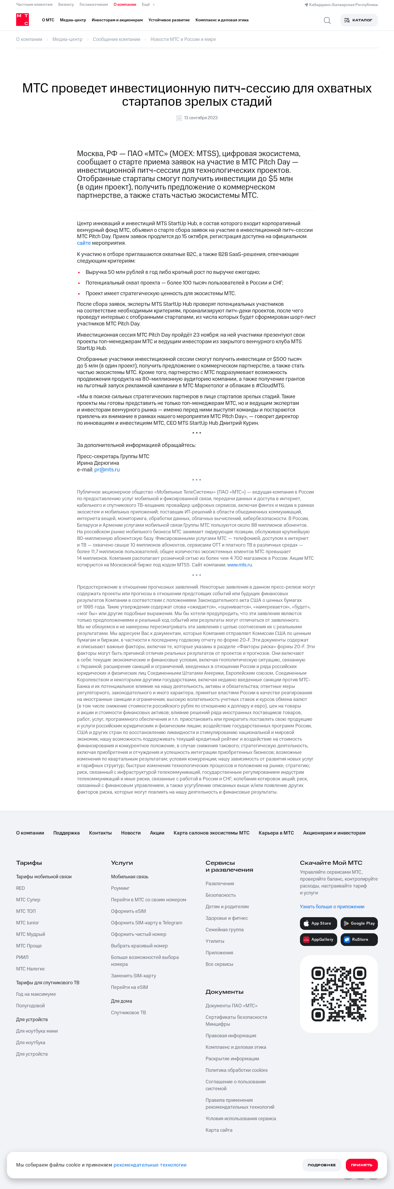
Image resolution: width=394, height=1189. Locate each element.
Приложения (219, 952)
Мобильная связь (129, 876)
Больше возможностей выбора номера (145, 961)
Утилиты (215, 941)
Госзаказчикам (94, 4)
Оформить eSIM (128, 911)
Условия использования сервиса (241, 1118)
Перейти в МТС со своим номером (148, 899)
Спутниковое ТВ (128, 1012)
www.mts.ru (239, 565)
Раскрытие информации (232, 1058)
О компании (125, 4)
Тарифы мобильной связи (44, 876)
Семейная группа (225, 929)
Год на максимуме (36, 994)
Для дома (121, 1001)
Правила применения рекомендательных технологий (240, 1104)
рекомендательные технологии (150, 1165)
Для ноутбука (30, 1042)
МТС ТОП (26, 911)
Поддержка (66, 833)
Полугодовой (30, 1005)
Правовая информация (231, 1035)
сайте (84, 243)
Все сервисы (219, 964)
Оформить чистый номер (138, 934)
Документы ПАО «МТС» (232, 1005)
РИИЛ (22, 957)
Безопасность (221, 895)
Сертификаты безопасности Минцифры (236, 1021)
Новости (131, 833)
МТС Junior (27, 922)
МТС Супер (28, 899)
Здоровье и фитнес (227, 918)
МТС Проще (29, 946)
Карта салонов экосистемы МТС (211, 833)
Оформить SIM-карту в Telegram (146, 922)
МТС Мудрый (30, 934)
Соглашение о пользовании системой (236, 1085)
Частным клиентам (34, 4)
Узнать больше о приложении (332, 906)
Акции (157, 833)
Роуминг (120, 888)
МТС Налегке (30, 969)
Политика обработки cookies (237, 1070)
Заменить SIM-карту (133, 975)
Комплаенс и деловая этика (236, 1047)
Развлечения (220, 883)
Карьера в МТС (276, 833)
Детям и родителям (227, 906)
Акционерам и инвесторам (334, 833)
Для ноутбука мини (37, 1031)
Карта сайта (219, 1130)
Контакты (100, 833)
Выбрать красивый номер (139, 946)
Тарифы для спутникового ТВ (47, 982)
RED (20, 888)
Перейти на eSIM (129, 987)
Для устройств (32, 1019)
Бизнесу (66, 4)
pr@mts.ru (107, 470)
